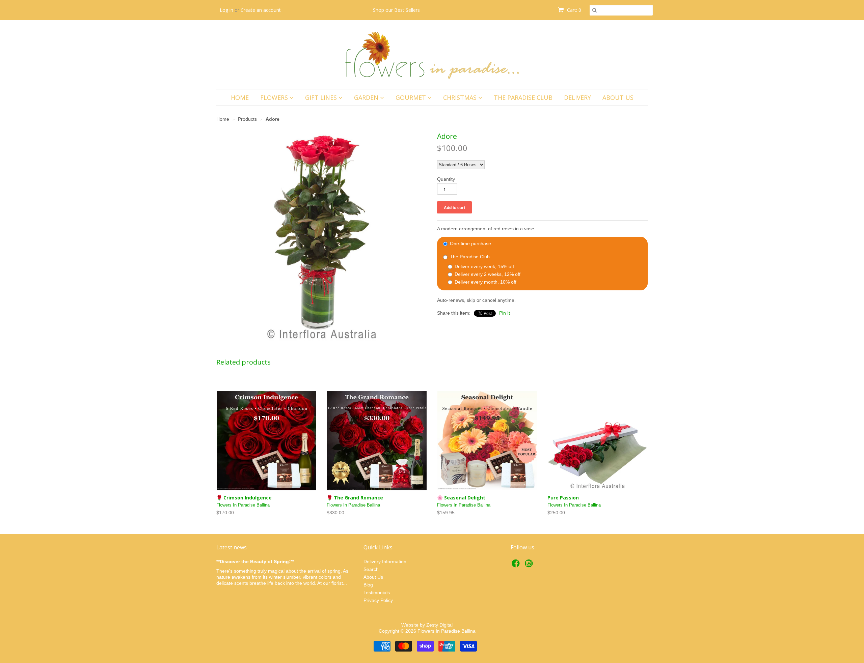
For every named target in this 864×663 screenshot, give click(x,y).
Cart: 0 (573, 10)
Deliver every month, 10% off (484, 282)
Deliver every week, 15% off (483, 266)
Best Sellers (407, 10)
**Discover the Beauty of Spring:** (255, 561)
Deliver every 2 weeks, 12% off (486, 274)
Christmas (460, 97)
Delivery (577, 97)
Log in (226, 10)
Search (371, 569)
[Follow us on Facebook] (517, 565)
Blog (368, 584)
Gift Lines (322, 97)
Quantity (446, 179)
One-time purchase (470, 243)
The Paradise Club (523, 97)
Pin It (504, 313)
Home (240, 97)
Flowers (275, 97)
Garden (367, 97)
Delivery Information (384, 561)
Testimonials (376, 592)
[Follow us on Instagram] (530, 565)
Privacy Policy (378, 600)
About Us (617, 97)
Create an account (261, 10)
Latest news (231, 547)
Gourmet (412, 97)
